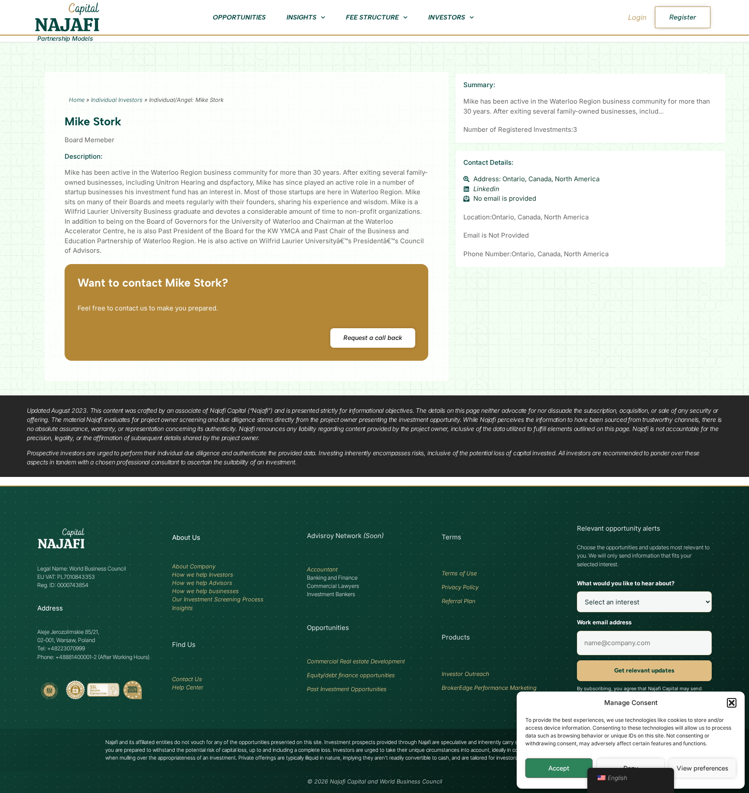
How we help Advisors (202, 582)
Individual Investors (117, 99)
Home (77, 99)
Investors (446, 17)
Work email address (604, 622)
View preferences (702, 768)
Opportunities (239, 17)
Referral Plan (458, 600)
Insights (301, 17)
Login (637, 17)
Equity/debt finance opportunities (351, 675)
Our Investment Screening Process (218, 599)
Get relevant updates (644, 670)
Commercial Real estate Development (356, 661)
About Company (193, 566)
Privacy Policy (460, 587)
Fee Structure (372, 17)
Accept (559, 768)
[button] (731, 702)
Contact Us (187, 679)
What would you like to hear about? (625, 583)
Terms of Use (459, 573)
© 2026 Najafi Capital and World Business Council (374, 781)
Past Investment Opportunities (347, 688)
